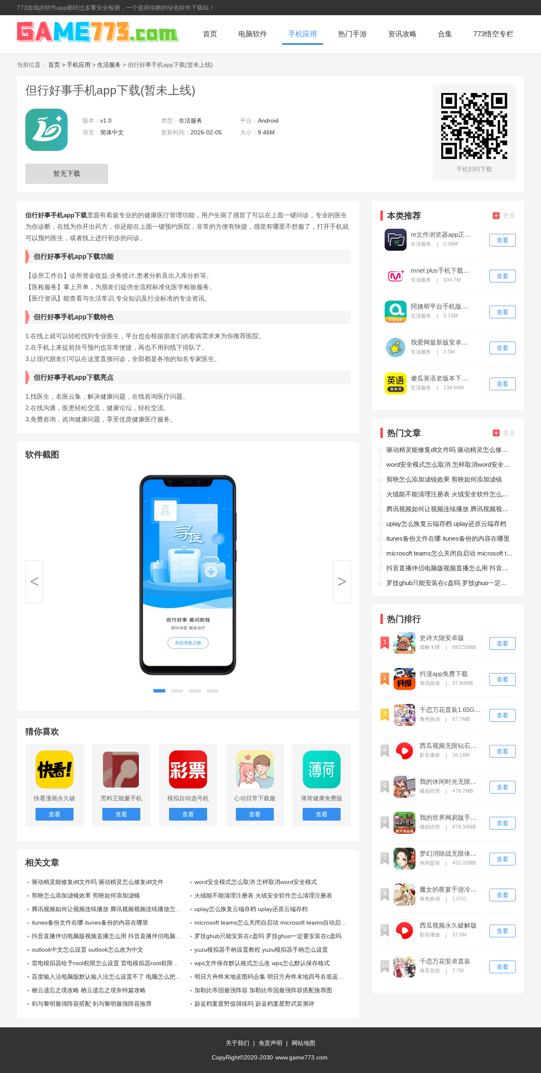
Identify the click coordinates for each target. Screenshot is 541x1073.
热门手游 (352, 34)
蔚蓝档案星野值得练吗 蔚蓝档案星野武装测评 (254, 1003)
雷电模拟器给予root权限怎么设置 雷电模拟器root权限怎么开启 (110, 963)
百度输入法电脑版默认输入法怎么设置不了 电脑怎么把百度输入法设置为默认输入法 (110, 976)
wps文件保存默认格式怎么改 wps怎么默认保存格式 (262, 963)
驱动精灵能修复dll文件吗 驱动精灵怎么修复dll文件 (98, 882)
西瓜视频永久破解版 (448, 925)
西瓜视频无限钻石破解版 (451, 745)
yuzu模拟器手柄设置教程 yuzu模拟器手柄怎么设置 (261, 949)
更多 (509, 215)
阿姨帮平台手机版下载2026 (442, 306)
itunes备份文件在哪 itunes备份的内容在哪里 (90, 922)
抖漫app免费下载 (444, 674)
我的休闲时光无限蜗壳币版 (451, 781)
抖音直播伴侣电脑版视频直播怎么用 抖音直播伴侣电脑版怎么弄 (110, 936)
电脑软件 (252, 34)
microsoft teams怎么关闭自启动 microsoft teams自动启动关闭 (272, 922)
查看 (502, 240)
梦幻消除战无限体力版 (451, 853)
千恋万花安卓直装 (445, 961)
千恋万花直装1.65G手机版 (451, 709)
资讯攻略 (402, 34)
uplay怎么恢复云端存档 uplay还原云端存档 (251, 909)
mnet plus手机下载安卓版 (442, 270)
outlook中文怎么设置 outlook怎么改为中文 (87, 949)
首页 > (57, 64)
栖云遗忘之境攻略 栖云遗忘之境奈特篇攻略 (89, 990)
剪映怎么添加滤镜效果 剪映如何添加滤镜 (86, 895)
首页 (210, 34)
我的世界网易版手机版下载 (451, 817)
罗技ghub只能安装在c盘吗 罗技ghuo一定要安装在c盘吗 (268, 936)
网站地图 (303, 1043)
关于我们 (237, 1043)
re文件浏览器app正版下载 (442, 234)
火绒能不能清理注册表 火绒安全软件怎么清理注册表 (263, 895)
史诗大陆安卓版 (442, 638)
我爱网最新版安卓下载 (442, 342)
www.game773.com (301, 1057)
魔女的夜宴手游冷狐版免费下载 (451, 889)
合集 (445, 34)
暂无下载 (66, 173)
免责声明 (270, 1043)
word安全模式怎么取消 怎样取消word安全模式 (255, 882)
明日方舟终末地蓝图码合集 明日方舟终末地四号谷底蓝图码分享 (272, 976)
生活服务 (109, 64)
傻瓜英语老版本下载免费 (442, 378)
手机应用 (302, 34)
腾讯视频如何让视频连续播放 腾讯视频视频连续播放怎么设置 (110, 909)
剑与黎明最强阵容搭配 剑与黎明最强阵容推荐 (92, 1003)
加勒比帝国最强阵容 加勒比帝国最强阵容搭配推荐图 (263, 990)
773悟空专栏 (493, 34)
